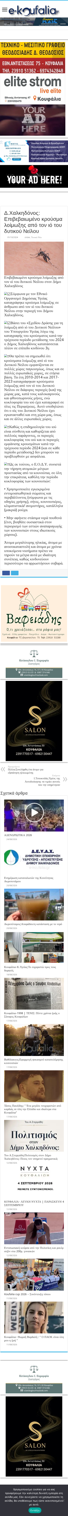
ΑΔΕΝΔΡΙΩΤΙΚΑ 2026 (18, 835)
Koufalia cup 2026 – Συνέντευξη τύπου (27, 1294)
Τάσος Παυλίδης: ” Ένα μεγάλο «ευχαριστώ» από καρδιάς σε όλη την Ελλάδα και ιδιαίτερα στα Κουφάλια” (32, 1109)
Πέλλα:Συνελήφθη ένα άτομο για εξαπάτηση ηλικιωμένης (25, 769)
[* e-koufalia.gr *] (34, 10)
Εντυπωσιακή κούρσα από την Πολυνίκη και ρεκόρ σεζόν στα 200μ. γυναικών (33, 1249)
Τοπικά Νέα (36, 237)
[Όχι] (63, 1500)
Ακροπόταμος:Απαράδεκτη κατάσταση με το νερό (33, 924)
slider (27, 237)
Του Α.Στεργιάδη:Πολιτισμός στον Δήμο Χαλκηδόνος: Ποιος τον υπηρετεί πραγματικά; (31, 1157)
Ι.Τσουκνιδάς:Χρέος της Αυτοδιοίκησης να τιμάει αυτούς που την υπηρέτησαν (42, 780)
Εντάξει (35, 1510)
